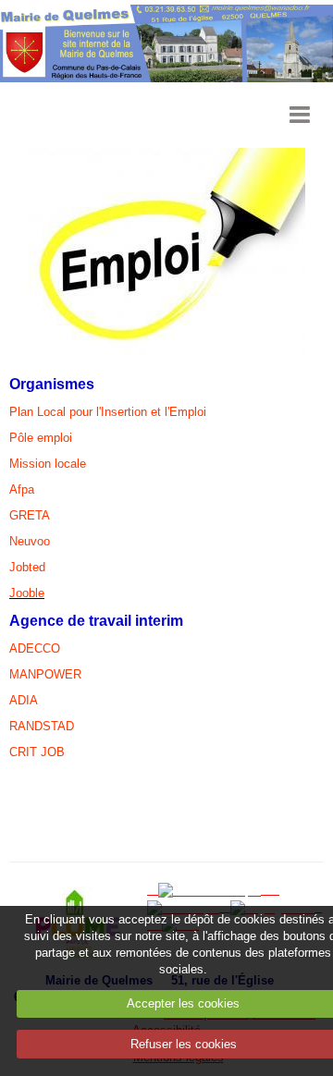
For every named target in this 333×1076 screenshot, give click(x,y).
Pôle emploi (40, 438)
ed (38, 567)
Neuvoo (29, 541)
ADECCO (34, 648)
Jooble (26, 593)
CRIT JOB (37, 752)
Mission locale (47, 464)
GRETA (29, 515)
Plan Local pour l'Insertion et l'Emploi (107, 412)
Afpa (21, 489)
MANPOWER (45, 674)
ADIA (23, 700)
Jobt (20, 567)
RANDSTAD (41, 726)
